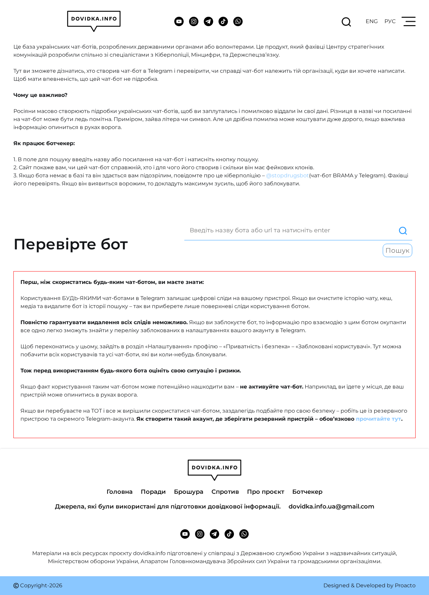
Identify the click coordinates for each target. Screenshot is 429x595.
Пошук (397, 250)
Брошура (188, 491)
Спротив (225, 491)
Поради (153, 491)
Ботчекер (307, 491)
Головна (120, 491)
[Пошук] (298, 230)
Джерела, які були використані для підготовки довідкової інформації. (168, 506)
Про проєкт (265, 491)
